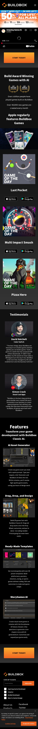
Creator (10, 692)
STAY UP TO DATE (10, 680)
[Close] (35, 711)
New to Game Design (15, 698)
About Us (7, 705)
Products (7, 708)
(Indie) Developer (14, 695)
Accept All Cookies (28, 723)
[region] (19, 718)
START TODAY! (19, 57)
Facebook (23, 704)
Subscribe (28, 683)
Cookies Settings (10, 723)
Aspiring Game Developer (17, 689)
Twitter (22, 708)
